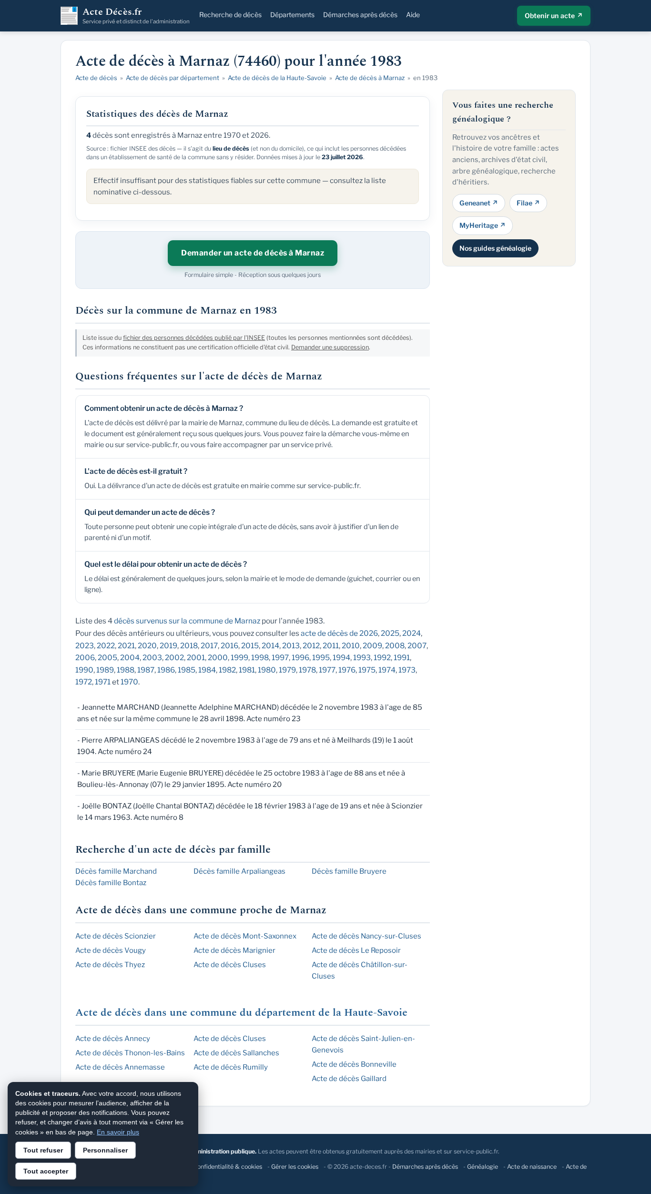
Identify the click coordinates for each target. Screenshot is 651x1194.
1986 (166, 669)
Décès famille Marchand (116, 871)
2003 (152, 657)
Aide (413, 14)
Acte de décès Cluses (229, 964)
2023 (84, 645)
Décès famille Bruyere (349, 871)
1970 (129, 681)
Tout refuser (43, 1150)
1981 (247, 669)
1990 (84, 669)
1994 (341, 657)
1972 (83, 681)
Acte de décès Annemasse (120, 1067)
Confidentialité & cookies (227, 1166)
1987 (145, 669)
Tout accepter (45, 1171)
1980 (267, 669)
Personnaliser (105, 1150)
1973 (407, 669)
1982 (227, 669)
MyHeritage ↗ (482, 225)
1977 (327, 669)
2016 (229, 645)
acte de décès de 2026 (339, 633)
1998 (260, 657)
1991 (402, 657)
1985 (186, 669)
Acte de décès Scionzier (115, 936)
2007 (417, 645)
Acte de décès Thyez (110, 964)
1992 (382, 657)
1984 (207, 669)
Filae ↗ (528, 202)
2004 (130, 657)
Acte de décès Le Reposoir (356, 950)
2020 (147, 645)
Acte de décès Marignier (234, 950)
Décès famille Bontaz (110, 882)
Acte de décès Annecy (112, 1038)
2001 (196, 657)
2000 (218, 657)
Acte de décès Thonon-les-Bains (130, 1053)
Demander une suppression (330, 347)
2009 (372, 645)
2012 (311, 645)
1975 (367, 669)
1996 (300, 657)
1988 (125, 669)
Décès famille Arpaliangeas (239, 871)
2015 (250, 645)
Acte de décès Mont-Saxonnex (244, 936)
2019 (168, 645)
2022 (106, 645)
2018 (189, 645)
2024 (411, 633)
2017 (209, 645)
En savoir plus (118, 1132)
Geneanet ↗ (478, 202)
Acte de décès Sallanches (236, 1053)
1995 (321, 657)
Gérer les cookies (294, 1166)
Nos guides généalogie (495, 248)
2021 (126, 645)
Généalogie (482, 1166)
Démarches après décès (360, 14)
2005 (107, 657)
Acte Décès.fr (136, 16)
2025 (390, 633)
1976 (347, 669)
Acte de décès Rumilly (230, 1067)
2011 (331, 645)
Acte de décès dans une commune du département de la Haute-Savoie (241, 1013)
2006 (85, 657)
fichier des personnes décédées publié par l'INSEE (194, 337)
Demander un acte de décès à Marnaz (252, 252)
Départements (292, 14)
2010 (351, 645)
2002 (174, 657)
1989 (105, 669)
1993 (362, 657)
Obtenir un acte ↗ (554, 15)
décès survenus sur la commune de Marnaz (187, 620)
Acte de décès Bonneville (354, 1064)
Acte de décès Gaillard (349, 1078)
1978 (307, 669)
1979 (287, 669)
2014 (270, 645)
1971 (103, 681)
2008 (395, 645)
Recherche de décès (230, 14)
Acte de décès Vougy (110, 950)
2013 (291, 645)
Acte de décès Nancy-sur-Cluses (366, 936)
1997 (280, 657)
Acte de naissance (532, 1166)
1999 (239, 657)
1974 (387, 669)
